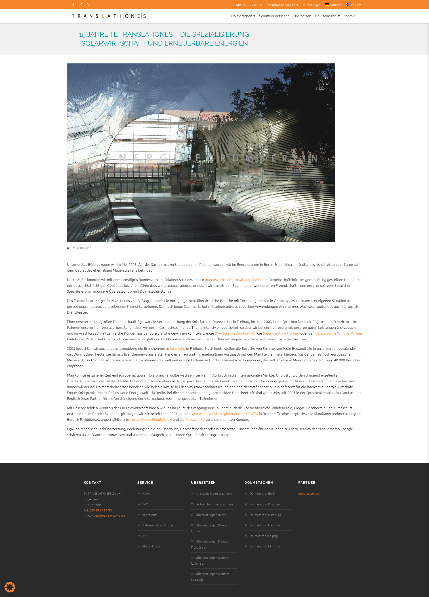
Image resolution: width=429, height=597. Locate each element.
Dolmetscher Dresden (265, 504)
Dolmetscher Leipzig (264, 535)
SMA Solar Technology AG (235, 333)
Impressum (150, 514)
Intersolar (177, 348)
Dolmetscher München (265, 546)
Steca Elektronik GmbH (281, 333)
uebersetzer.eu (308, 493)
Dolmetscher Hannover (266, 525)
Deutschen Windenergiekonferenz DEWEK (224, 413)
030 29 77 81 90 (100, 510)
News (146, 493)
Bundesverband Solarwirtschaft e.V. (233, 279)
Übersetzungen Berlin (211, 514)
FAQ (145, 504)
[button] (10, 587)
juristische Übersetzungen (214, 493)
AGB (145, 535)
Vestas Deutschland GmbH (151, 419)
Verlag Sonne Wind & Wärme (338, 333)
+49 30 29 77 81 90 (249, 4)
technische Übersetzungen (214, 504)
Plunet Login (311, 4)
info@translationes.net (282, 4)
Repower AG (195, 419)
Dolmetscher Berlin (263, 493)
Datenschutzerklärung (157, 525)
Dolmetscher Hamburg (265, 514)
